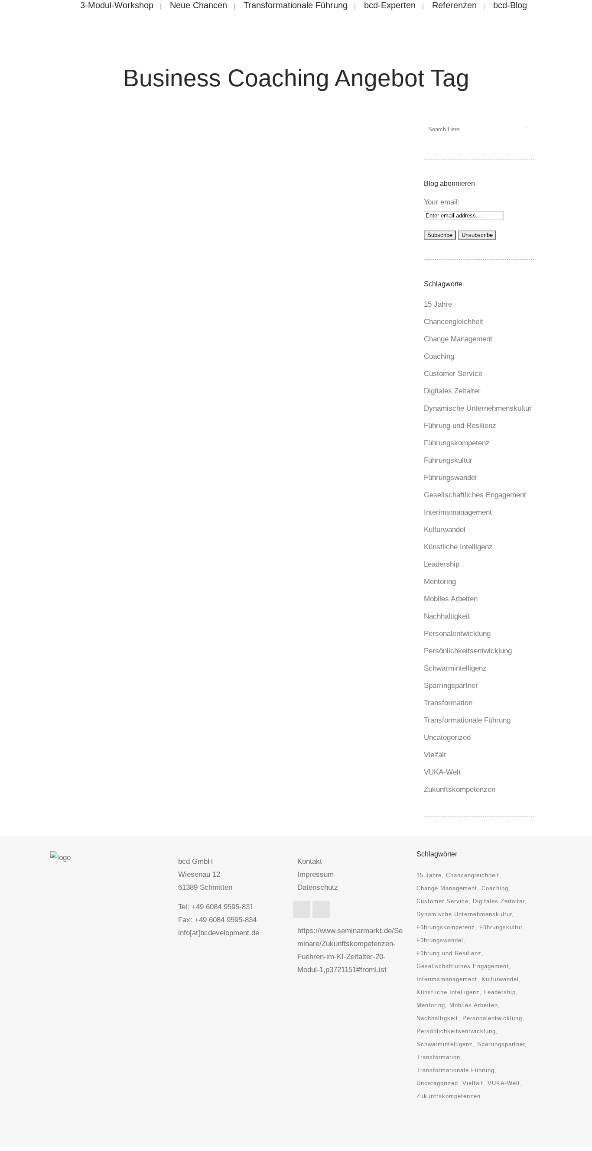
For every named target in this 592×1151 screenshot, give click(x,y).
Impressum (315, 874)
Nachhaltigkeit (447, 616)
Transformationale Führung (467, 720)
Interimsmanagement (458, 512)
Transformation (448, 703)
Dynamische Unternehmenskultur (478, 408)
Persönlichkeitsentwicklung (468, 651)
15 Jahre (438, 304)
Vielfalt (435, 755)
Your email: (442, 202)
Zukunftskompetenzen (459, 789)
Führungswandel (450, 477)
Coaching (439, 356)
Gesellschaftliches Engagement (475, 495)
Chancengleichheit (453, 322)
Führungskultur (448, 460)
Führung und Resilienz (460, 425)
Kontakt (309, 861)
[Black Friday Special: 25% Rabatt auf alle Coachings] (141, 177)
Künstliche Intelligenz (458, 547)
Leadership (441, 564)
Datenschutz (317, 887)
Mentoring (440, 581)
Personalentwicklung (457, 633)
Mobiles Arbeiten (451, 599)
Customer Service (453, 374)
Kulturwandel (444, 529)
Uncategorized (447, 737)
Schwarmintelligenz (455, 668)
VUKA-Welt (442, 772)
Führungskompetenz (457, 443)
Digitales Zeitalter (452, 391)
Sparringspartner (451, 685)
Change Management (458, 339)
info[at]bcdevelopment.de (218, 933)
